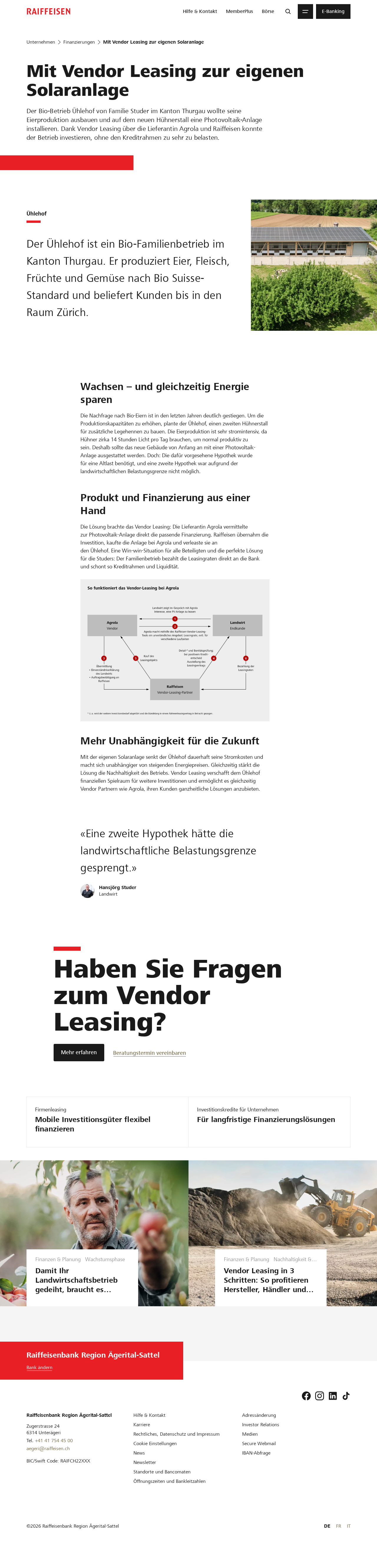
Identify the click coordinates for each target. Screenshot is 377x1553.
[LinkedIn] (332, 1395)
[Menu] (305, 11)
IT (348, 1526)
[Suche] (288, 11)
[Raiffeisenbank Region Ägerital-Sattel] (48, 11)
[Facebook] (306, 1395)
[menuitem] (200, 11)
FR (338, 1526)
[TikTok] (346, 1395)
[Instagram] (319, 1395)
